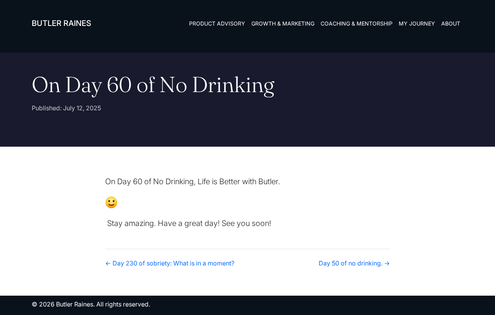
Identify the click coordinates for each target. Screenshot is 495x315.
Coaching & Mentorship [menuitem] (357, 23)
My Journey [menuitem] (417, 23)
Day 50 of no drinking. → (354, 263)
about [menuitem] (450, 23)
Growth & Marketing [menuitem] (282, 23)
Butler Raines (61, 23)
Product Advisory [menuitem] (217, 23)
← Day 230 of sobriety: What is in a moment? (169, 263)
